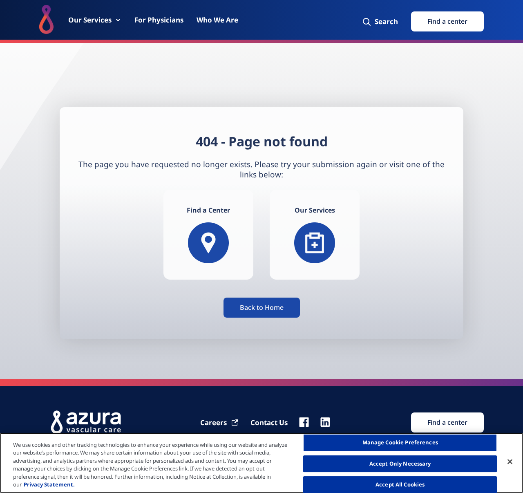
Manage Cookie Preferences (400, 442)
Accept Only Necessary (400, 463)
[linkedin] (325, 422)
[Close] (510, 462)
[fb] (304, 422)
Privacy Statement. (49, 484)
